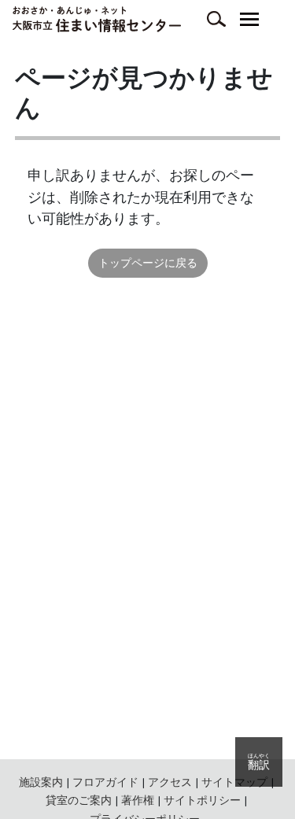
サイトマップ (234, 782)
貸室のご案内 (79, 800)
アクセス (170, 782)
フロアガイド (105, 782)
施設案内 (41, 782)
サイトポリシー (202, 800)
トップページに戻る (147, 263)
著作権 (137, 800)
